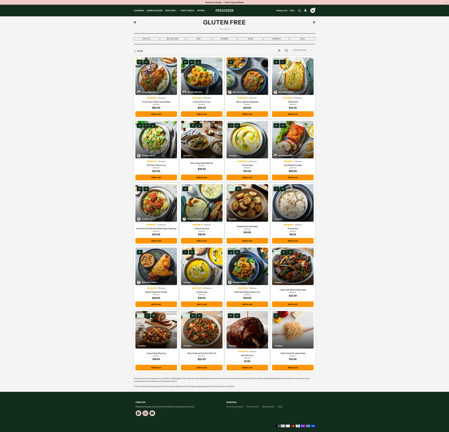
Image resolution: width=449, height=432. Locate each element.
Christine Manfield (194, 92)
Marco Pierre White (240, 92)
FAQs (292, 10)
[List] (286, 50)
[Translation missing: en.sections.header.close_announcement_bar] (446, 2)
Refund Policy (268, 406)
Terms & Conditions (234, 406)
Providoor (187, 156)
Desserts (276, 39)
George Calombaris (149, 92)
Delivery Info (282, 10)
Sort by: (296, 50)
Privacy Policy (253, 406)
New (199, 39)
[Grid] (279, 50)
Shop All (147, 39)
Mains (250, 39)
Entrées (224, 39)
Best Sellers (172, 39)
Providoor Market (148, 155)
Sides (302, 39)
